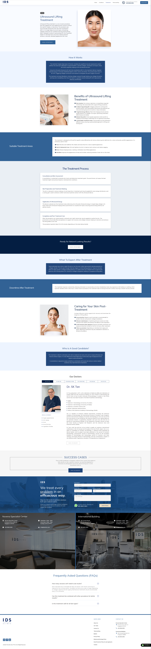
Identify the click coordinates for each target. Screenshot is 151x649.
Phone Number (97, 488)
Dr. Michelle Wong (70, 381)
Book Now (144, 2)
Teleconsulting (116, 2)
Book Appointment (47, 42)
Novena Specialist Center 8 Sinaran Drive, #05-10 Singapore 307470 (11, 522)
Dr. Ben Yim (58, 381)
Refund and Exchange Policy (100, 639)
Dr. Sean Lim (92, 381)
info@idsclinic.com (45, 527)
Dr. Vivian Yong (81, 381)
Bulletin (95, 633)
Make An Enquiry (73, 443)
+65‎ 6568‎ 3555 (8, 527)
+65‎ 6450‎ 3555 (84, 527)
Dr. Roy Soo (103, 381)
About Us (96, 623)
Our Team (96, 625)
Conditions (101, 2)
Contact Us (96, 628)
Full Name (77, 482)
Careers (95, 644)
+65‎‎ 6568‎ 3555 (121, 628)
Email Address (78, 488)
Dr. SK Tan (47, 381)
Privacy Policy (97, 636)
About (95, 2)
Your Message (77, 494)
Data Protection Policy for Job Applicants (103, 642)
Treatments (108, 2)
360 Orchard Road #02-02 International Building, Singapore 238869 (88, 522)
